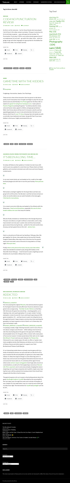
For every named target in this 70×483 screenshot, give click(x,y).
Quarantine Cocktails (46, 2)
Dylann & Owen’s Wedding (9, 429)
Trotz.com (6, 2)
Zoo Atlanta (58, 60)
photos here (31, 227)
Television (51, 52)
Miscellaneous (54, 36)
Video (61, 55)
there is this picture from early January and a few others (23, 247)
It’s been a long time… (19, 157)
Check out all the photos (17, 208)
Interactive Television (54, 29)
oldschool (9, 291)
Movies (51, 37)
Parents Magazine (8, 106)
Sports (58, 50)
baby (59, 19)
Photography (23, 154)
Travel (57, 52)
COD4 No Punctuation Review (19, 20)
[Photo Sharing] (7, 89)
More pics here (11, 243)
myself (28, 385)
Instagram (36, 2)
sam (16, 144)
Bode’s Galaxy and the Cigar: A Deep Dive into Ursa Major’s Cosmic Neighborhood (23, 432)
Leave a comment (25, 84)
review (22, 68)
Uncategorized (53, 55)
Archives (5, 454)
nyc (58, 39)
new (4, 291)
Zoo (37, 154)
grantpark (52, 28)
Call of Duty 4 (8, 68)
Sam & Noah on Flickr (59, 2)
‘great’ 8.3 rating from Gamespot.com (20, 103)
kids (12, 144)
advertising (53, 17)
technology (16, 291)
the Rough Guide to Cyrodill (14, 379)
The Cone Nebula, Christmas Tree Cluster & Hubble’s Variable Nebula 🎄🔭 (21, 437)
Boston (63, 19)
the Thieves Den (33, 338)
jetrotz (18, 25)
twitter (59, 54)
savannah (52, 50)
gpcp (60, 26)
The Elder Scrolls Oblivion (26, 309)
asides (5, 78)
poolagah (36, 385)
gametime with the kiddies (23, 81)
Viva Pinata (23, 101)
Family (60, 21)
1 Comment (26, 25)
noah (52, 39)
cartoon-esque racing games (18, 363)
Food (51, 23)
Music (57, 37)
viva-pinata (23, 144)
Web (52, 57)
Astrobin (21, 2)
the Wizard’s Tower (9, 338)
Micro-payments (11, 367)
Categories (5, 462)
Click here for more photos (11, 198)
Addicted (10, 294)
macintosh (55, 34)
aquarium (6, 154)
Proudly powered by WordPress (10, 481)
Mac (52, 31)
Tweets (52, 54)
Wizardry (23, 304)
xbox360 (5, 16)
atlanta (11, 154)
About (15, 2)
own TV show (20, 114)
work (52, 60)
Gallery (52, 24)
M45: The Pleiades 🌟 (8, 435)
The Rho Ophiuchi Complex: (9, 427)
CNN (52, 21)
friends (16, 154)
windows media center (54, 59)
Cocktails (28, 2)
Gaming (16, 68)
